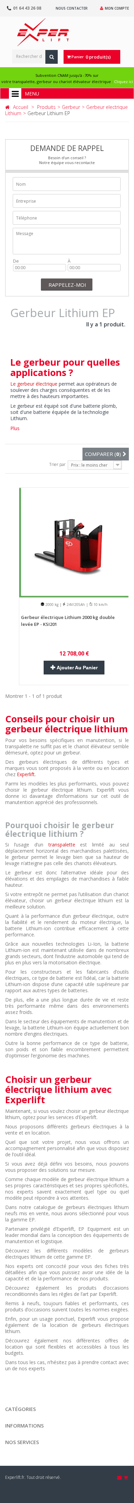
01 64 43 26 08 (27, 8)
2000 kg (51, 604)
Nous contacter (72, 8)
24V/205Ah (75, 604)
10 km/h (100, 604)
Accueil (20, 107)
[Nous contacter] (120, 1477)
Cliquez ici (123, 81)
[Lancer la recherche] (51, 57)
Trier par (57, 464)
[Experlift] (43, 32)
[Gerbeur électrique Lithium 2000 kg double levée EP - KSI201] (74, 542)
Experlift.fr (14, 1477)
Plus (15, 428)
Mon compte (117, 8)
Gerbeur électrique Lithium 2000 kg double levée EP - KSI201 (68, 620)
